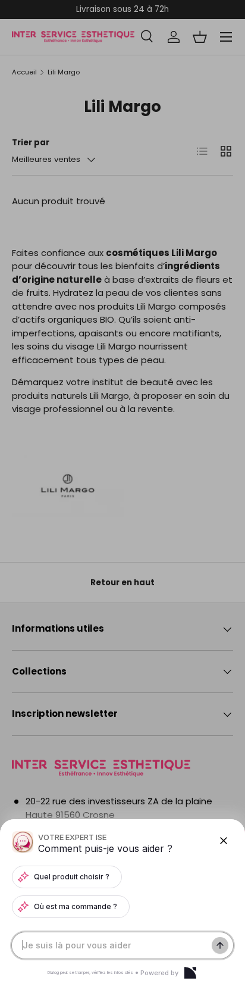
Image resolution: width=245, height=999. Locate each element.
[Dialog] (190, 973)
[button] (122, 499)
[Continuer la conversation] (220, 945)
